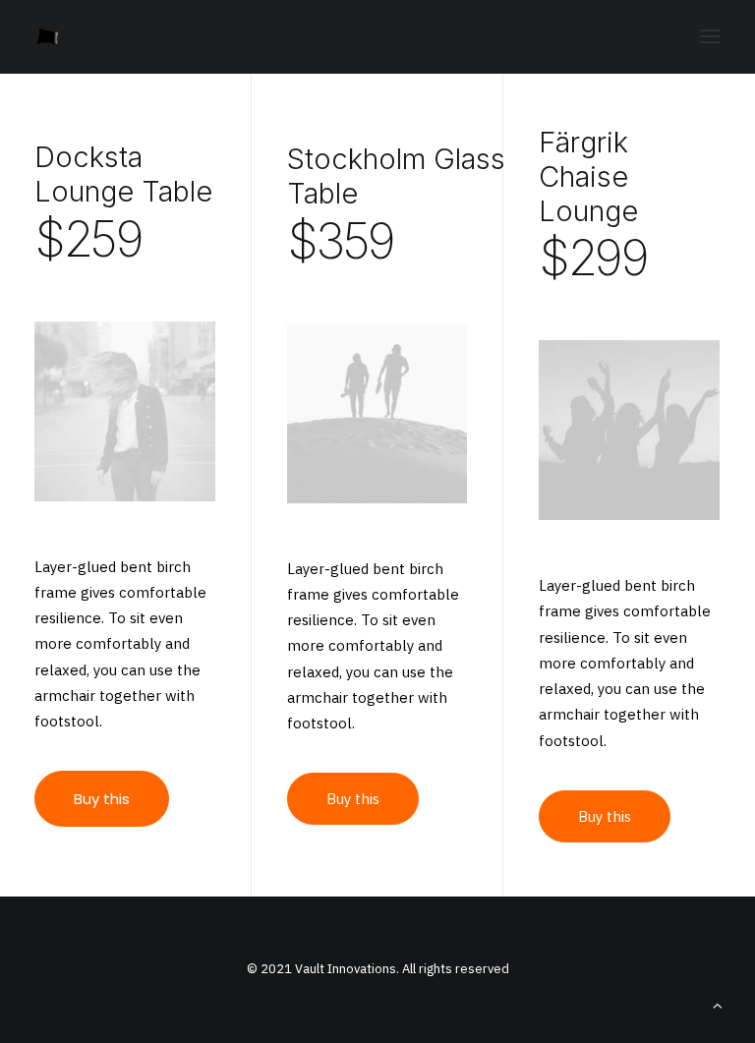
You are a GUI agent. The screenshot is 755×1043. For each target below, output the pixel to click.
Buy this (102, 798)
